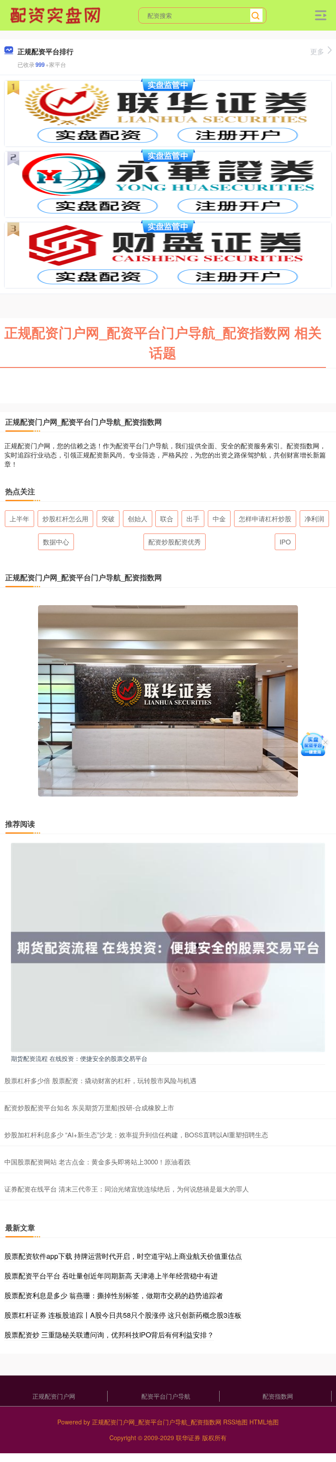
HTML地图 (264, 1421)
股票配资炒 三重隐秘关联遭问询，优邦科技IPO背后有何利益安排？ (109, 1335)
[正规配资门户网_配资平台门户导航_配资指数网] (56, 14)
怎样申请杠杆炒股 (265, 518)
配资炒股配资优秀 (174, 541)
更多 (317, 51)
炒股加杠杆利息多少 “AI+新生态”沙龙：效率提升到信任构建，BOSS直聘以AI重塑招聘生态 (136, 1134)
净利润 (314, 518)
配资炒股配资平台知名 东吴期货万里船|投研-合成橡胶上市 (89, 1107)
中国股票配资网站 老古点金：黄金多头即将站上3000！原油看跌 (97, 1161)
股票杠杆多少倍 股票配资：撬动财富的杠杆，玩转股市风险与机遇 (100, 1080)
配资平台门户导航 (165, 1396)
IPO (285, 541)
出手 (193, 518)
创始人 (137, 518)
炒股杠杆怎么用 (65, 518)
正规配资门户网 (53, 1396)
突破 (108, 518)
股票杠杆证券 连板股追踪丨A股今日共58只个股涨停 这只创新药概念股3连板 (123, 1315)
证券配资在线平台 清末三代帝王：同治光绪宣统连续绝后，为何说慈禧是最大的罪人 (126, 1188)
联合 (166, 518)
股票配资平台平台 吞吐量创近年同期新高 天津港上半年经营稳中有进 (111, 1276)
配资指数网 (277, 1396)
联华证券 (188, 1437)
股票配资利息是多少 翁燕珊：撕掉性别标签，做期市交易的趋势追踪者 (113, 1295)
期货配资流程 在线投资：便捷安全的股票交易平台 (79, 1058)
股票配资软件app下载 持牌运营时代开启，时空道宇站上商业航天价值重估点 (123, 1256)
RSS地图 (235, 1421)
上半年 (19, 518)
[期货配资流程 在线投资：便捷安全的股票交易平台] (168, 946)
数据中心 (56, 541)
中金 (219, 518)
